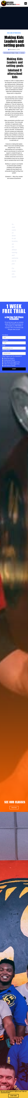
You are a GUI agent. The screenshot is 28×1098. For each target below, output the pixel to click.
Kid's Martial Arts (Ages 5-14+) (12, 362)
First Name (5, 335)
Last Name (5, 340)
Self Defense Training (9, 365)
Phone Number (6, 351)
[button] (25, 3)
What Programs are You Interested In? (12, 356)
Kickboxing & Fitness (9, 360)
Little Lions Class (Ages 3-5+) (11, 364)
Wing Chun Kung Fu (9, 358)
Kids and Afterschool (14, 33)
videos (14, 280)
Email (3, 345)
